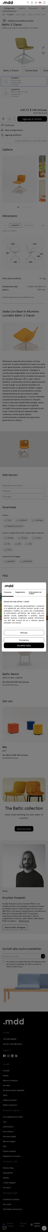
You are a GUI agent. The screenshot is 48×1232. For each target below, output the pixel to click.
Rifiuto (23, 632)
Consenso (24, 639)
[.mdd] (7, 2)
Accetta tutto (24, 645)
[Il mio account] (32, 3)
